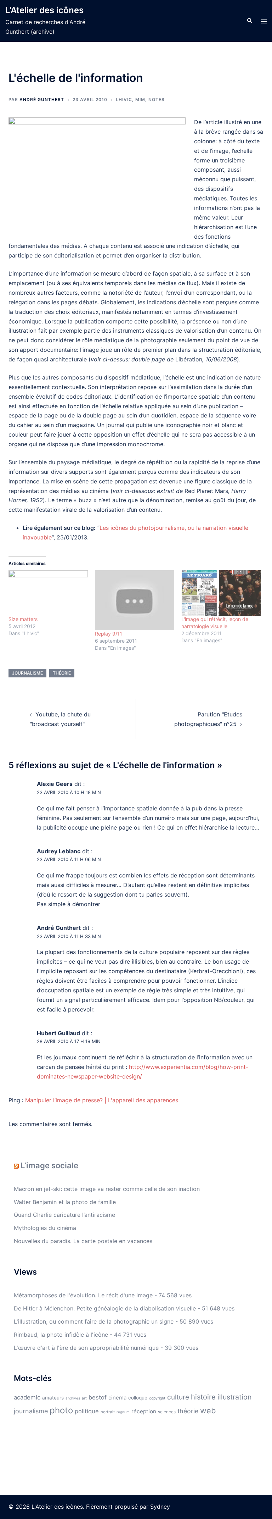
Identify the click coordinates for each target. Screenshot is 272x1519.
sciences (167, 1411)
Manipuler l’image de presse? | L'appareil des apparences (101, 1100)
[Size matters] (48, 593)
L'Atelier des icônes (44, 10)
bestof (98, 1397)
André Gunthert (41, 99)
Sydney (160, 1506)
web (208, 1410)
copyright (157, 1398)
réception (143, 1411)
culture (178, 1397)
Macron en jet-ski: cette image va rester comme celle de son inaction (107, 1188)
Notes (156, 99)
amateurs (53, 1398)
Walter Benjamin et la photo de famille (65, 1201)
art (84, 1398)
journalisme (27, 673)
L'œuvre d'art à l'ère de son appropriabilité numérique (86, 1347)
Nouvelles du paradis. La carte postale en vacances (83, 1240)
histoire (203, 1397)
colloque (137, 1398)
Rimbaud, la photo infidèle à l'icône (61, 1334)
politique (87, 1411)
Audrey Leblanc (58, 851)
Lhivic (124, 99)
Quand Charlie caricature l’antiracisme (64, 1214)
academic (27, 1397)
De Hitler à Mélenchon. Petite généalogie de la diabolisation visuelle (105, 1308)
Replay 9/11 (108, 634)
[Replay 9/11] (134, 600)
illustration (234, 1397)
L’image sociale (49, 1165)
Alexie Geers (55, 783)
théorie (62, 673)
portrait (108, 1411)
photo (61, 1410)
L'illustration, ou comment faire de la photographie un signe (94, 1321)
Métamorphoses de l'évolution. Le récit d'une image (83, 1295)
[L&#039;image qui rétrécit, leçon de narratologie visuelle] (221, 593)
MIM (140, 99)
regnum (123, 1412)
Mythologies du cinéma (45, 1227)
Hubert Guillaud (58, 1033)
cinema (117, 1398)
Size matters (23, 619)
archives (73, 1398)
